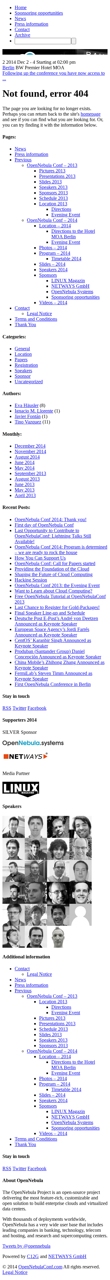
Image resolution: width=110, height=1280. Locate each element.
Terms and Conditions (36, 319)
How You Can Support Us (40, 558)
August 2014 (27, 457)
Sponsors (48, 275)
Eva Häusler (26, 405)
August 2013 (27, 478)
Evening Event (65, 214)
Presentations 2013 (57, 176)
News (20, 18)
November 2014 (30, 451)
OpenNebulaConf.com (40, 1266)
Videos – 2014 (53, 302)
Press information (31, 24)
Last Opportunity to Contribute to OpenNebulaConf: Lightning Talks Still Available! (53, 536)
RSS (6, 708)
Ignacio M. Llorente (34, 410)
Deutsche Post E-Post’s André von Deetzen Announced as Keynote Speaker (56, 621)
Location (23, 354)
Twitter (19, 708)
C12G (33, 1256)
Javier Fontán (28, 416)
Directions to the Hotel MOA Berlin (73, 234)
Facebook (37, 708)
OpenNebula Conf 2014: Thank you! (50, 519)
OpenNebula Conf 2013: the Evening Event (57, 585)
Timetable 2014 (66, 258)
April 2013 (25, 495)
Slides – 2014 (52, 264)
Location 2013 (53, 203)
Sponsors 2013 (53, 192)
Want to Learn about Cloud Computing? (53, 590)
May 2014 (25, 468)
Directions (61, 209)
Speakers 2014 (53, 269)
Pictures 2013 (52, 170)
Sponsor (23, 376)
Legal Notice (39, 313)
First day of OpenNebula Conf (44, 525)
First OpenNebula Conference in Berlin (53, 684)
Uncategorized (29, 381)
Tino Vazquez (28, 421)
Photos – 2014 (53, 247)
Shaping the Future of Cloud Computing (54, 574)
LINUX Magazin (68, 280)
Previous (23, 159)
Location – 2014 (55, 225)
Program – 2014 (54, 253)
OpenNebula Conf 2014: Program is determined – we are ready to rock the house (61, 549)
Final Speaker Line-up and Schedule (50, 612)
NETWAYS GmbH (70, 286)
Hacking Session (31, 579)
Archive (22, 35)
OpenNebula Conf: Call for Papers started (55, 563)
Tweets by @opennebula (26, 1246)
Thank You (25, 324)
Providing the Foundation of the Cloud (52, 568)
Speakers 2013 (53, 187)
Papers (21, 359)
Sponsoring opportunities (39, 13)
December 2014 (30, 446)
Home (21, 7)
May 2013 (25, 489)
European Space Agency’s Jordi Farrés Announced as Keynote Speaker (52, 632)
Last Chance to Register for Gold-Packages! (57, 607)
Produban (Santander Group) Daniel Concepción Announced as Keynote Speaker (58, 654)
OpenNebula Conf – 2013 (52, 165)
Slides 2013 (50, 181)
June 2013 (25, 484)
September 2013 (30, 473)
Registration (26, 365)
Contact (22, 29)
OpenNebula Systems (72, 291)
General (22, 348)
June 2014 (25, 462)
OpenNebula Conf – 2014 (52, 220)
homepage (91, 114)
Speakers (23, 370)
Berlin (8, 67)
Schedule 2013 (53, 198)
